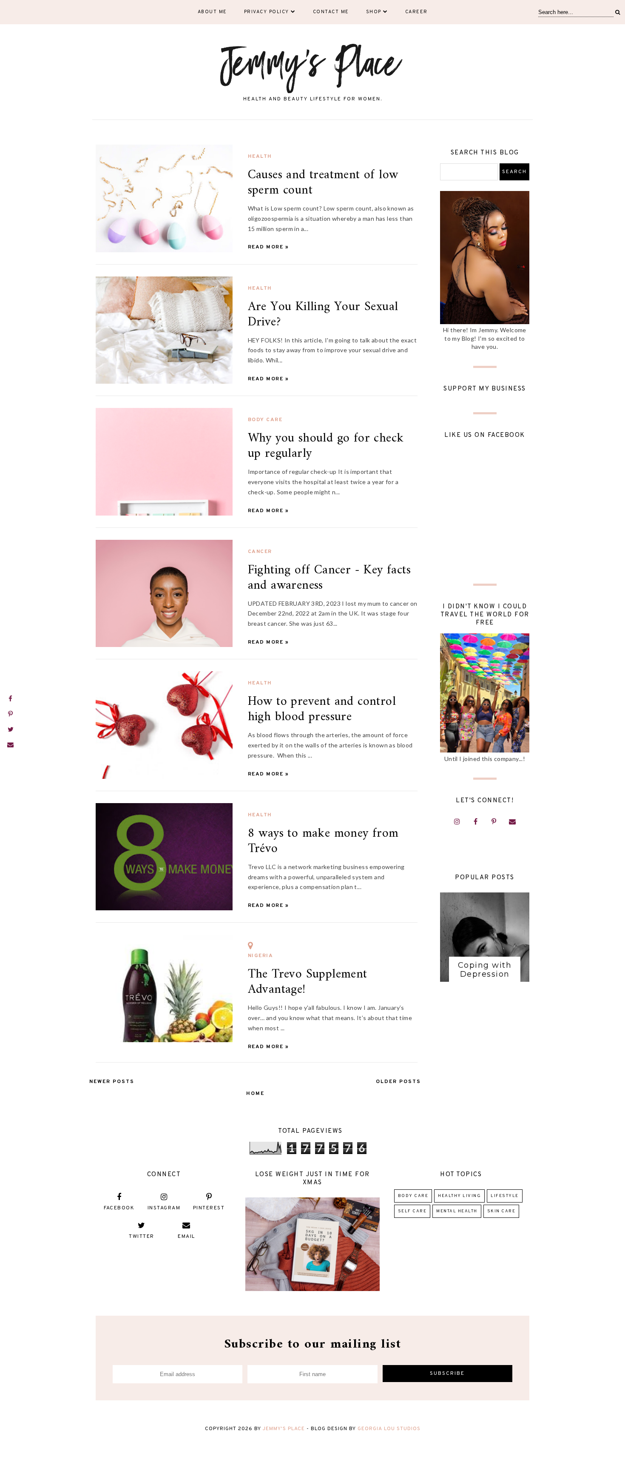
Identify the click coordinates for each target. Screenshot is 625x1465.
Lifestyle (505, 1196)
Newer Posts (111, 1081)
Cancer (260, 551)
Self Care (412, 1211)
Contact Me (331, 12)
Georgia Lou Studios (389, 1428)
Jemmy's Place (285, 1428)
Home (255, 1093)
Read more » (268, 247)
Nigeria (260, 955)
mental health (456, 1211)
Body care (265, 419)
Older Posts (398, 1081)
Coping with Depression (485, 970)
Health (260, 156)
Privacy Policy (266, 12)
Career (416, 12)
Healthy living (459, 1196)
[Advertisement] (484, 516)
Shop (373, 12)
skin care (501, 1211)
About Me (212, 12)
